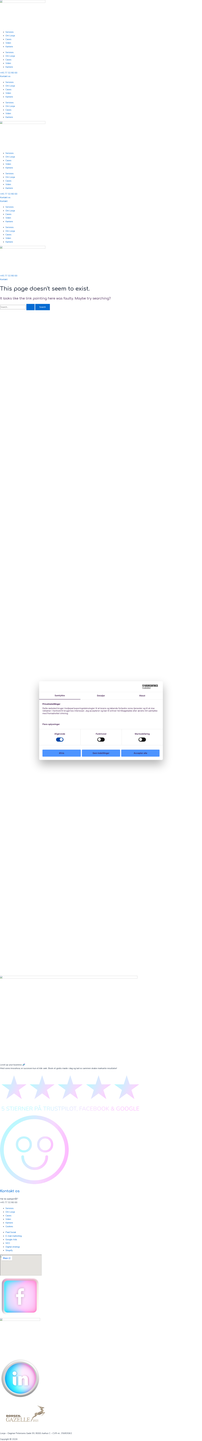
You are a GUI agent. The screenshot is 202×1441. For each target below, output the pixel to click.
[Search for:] (17, 307)
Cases (8, 39)
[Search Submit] (30, 307)
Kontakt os (10, 1191)
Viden (8, 42)
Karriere (9, 46)
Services (9, 32)
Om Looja (10, 35)
